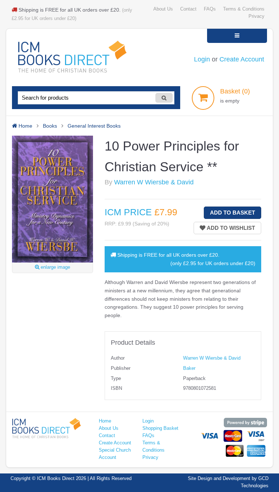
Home (105, 421)
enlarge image (54, 267)
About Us (163, 9)
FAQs (210, 9)
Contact (188, 9)
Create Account (241, 59)
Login (202, 59)
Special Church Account (115, 454)
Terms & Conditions (243, 9)
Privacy (256, 16)
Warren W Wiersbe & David (154, 182)
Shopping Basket (160, 428)
